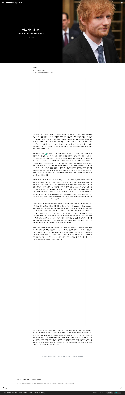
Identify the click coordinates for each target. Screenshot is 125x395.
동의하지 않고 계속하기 (98, 392)
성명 (46, 153)
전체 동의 (117, 392)
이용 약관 (19, 379)
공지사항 (39, 379)
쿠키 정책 (34, 379)
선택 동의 (110, 392)
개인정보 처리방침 (27, 379)
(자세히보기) (42, 392)
